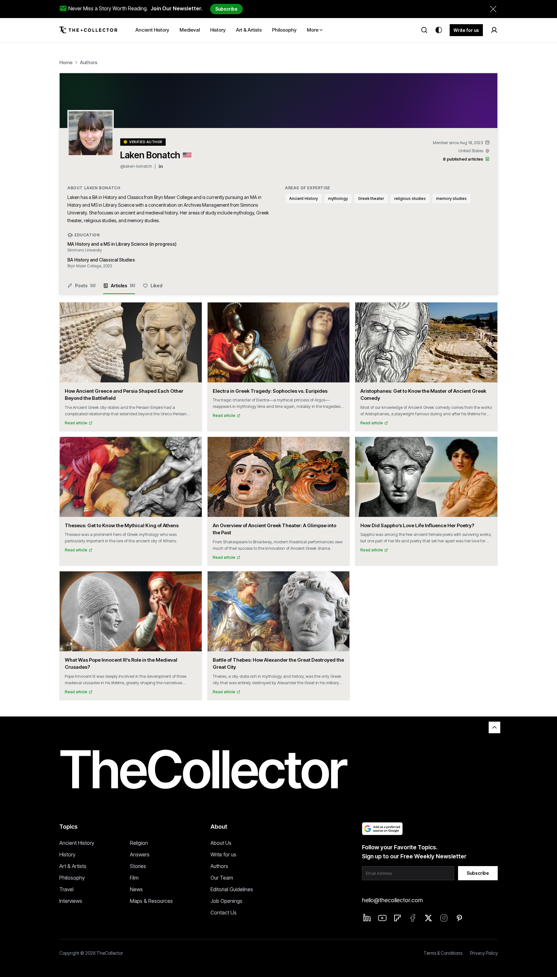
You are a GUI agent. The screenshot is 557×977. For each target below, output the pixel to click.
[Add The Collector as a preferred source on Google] (382, 828)
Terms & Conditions (443, 953)
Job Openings (226, 901)
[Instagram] (444, 918)
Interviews (70, 901)
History (67, 854)
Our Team (221, 877)
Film (134, 877)
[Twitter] (428, 918)
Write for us (466, 30)
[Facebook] (413, 918)
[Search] (424, 30)
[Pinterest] (459, 918)
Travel (66, 889)
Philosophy (72, 877)
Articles (123, 285)
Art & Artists (72, 866)
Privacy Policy (484, 953)
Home (66, 62)
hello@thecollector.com (392, 900)
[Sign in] (494, 30)
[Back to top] (494, 727)
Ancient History (76, 843)
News (136, 889)
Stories (138, 866)
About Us (220, 843)
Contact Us (223, 912)
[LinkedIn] (160, 166)
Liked (156, 285)
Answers (140, 854)
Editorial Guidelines (231, 889)
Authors (88, 62)
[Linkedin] (367, 918)
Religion (139, 843)
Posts (85, 285)
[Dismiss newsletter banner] (493, 9)
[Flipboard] (397, 918)
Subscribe (226, 9)
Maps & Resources (151, 901)
